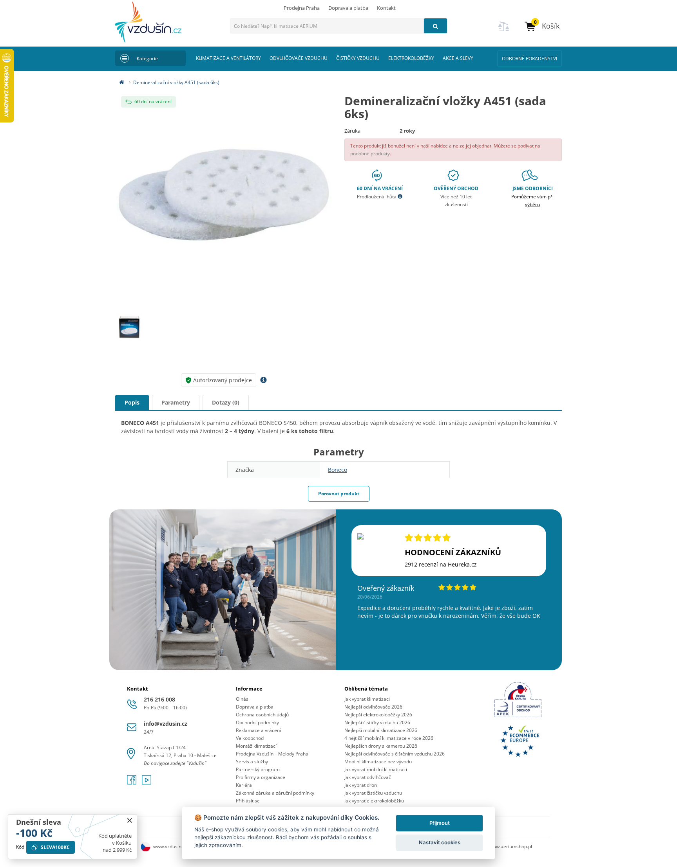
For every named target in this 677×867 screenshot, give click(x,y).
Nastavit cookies (439, 842)
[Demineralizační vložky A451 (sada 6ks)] (224, 195)
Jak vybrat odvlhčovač (367, 777)
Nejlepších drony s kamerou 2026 (380, 746)
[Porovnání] (504, 31)
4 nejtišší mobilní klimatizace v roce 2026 (388, 738)
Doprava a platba (348, 7)
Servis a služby (252, 761)
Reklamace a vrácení (258, 730)
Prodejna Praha (302, 7)
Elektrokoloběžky (411, 58)
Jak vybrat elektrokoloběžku (374, 800)
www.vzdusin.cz (170, 846)
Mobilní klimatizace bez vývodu (378, 761)
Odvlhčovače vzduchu (299, 58)
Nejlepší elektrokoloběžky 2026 (378, 714)
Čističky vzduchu (358, 58)
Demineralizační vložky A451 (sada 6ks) (176, 82)
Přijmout (439, 823)
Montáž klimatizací (256, 746)
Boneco (337, 469)
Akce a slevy (458, 58)
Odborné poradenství (529, 58)
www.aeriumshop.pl (510, 846)
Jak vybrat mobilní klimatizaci (375, 769)
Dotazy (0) (225, 402)
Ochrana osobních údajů (262, 714)
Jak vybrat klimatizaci (367, 699)
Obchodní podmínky (257, 722)
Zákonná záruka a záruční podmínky (275, 793)
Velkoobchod (250, 738)
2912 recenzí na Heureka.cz (441, 564)
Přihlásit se (248, 800)
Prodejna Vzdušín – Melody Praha (272, 753)
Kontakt (386, 7)
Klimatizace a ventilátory (228, 58)
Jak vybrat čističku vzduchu (373, 793)
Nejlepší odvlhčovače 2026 (373, 706)
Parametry (175, 402)
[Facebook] (132, 782)
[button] (541, 26)
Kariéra (244, 785)
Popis (132, 402)
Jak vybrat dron (360, 785)
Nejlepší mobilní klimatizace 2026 (380, 730)
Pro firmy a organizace (260, 777)
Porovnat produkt (338, 493)
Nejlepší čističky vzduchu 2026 (377, 722)
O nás (242, 699)
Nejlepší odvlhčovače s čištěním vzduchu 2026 (394, 753)
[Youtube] (146, 782)
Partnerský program (258, 769)
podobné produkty (370, 153)
